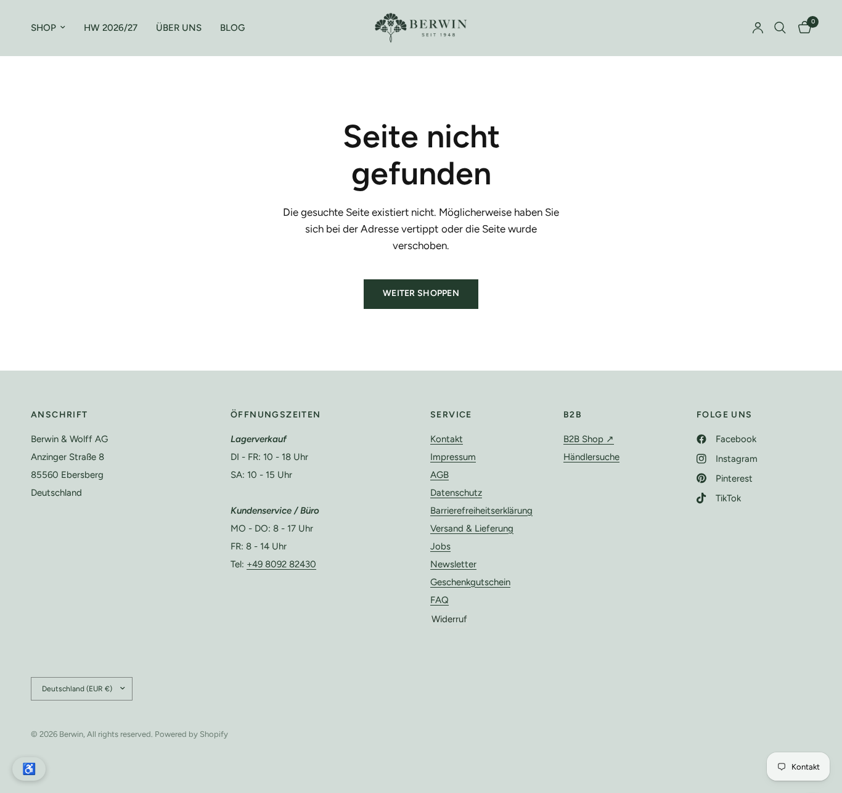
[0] (801, 27)
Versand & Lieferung (471, 528)
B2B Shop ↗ (588, 439)
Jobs (440, 546)
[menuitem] (53, 27)
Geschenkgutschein (470, 582)
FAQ (439, 600)
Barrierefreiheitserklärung (481, 510)
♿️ (29, 769)
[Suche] (780, 27)
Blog (232, 27)
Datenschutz (456, 492)
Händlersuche (591, 456)
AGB (439, 474)
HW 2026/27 (110, 27)
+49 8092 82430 (281, 564)
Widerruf (449, 619)
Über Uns (179, 27)
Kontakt (446, 439)
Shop (43, 27)
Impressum (453, 456)
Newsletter (453, 564)
